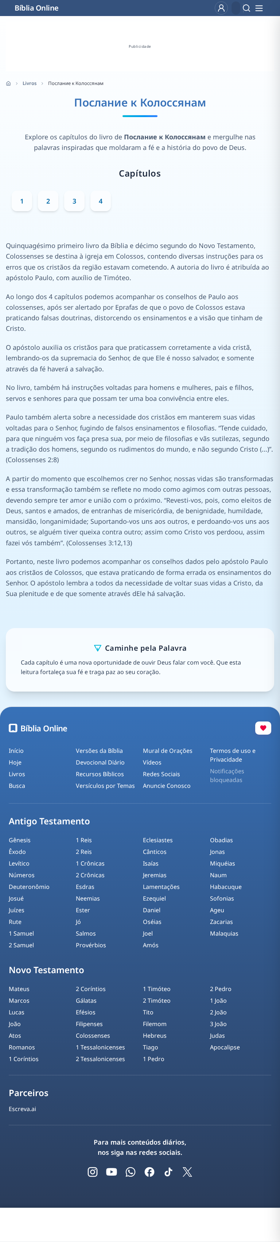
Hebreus (155, 1036)
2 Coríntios (91, 989)
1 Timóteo (157, 989)
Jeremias (155, 875)
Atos (15, 1036)
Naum (218, 875)
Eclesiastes (158, 840)
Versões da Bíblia (99, 751)
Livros (29, 83)
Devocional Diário (100, 762)
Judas (217, 1036)
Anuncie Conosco (167, 786)
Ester (83, 910)
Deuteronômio (29, 887)
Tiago (150, 1047)
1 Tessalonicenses (100, 1047)
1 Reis (84, 840)
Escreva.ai (22, 1109)
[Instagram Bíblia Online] (92, 1172)
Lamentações (161, 887)
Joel (148, 933)
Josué (16, 898)
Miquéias (222, 863)
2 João (218, 1012)
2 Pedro (221, 989)
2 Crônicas (90, 875)
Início (16, 751)
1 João (218, 1001)
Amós (151, 945)
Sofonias (222, 898)
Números (22, 875)
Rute (15, 922)
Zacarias (221, 922)
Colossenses (93, 1036)
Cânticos (155, 852)
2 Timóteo (157, 1001)
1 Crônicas (90, 863)
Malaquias (224, 933)
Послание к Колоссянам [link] (76, 83)
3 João (218, 1024)
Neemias (88, 898)
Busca (17, 786)
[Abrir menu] (258, 8)
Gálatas (86, 1001)
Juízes (16, 910)
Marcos (19, 1001)
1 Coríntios (24, 1059)
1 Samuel (21, 933)
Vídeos (152, 762)
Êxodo (17, 852)
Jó (78, 922)
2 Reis (84, 852)
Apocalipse (225, 1047)
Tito (148, 1012)
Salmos (86, 933)
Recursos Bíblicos (100, 774)
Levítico (19, 863)
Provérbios (91, 945)
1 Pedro (153, 1059)
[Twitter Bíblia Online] (187, 1172)
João (15, 1024)
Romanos (22, 1047)
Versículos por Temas (105, 786)
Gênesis (20, 840)
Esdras (85, 887)
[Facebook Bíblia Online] (149, 1172)
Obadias (221, 840)
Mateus (19, 989)
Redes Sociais (161, 774)
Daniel (151, 910)
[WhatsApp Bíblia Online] (130, 1172)
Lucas (16, 1012)
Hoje (15, 762)
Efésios (86, 1012)
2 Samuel (21, 945)
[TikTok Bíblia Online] (168, 1172)
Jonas (217, 852)
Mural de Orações (167, 751)
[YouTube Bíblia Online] (111, 1172)
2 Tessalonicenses (100, 1059)
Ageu (217, 910)
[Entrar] (221, 8)
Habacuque (226, 887)
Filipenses (89, 1024)
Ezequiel (154, 898)
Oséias (152, 922)
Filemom (155, 1024)
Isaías (151, 863)
